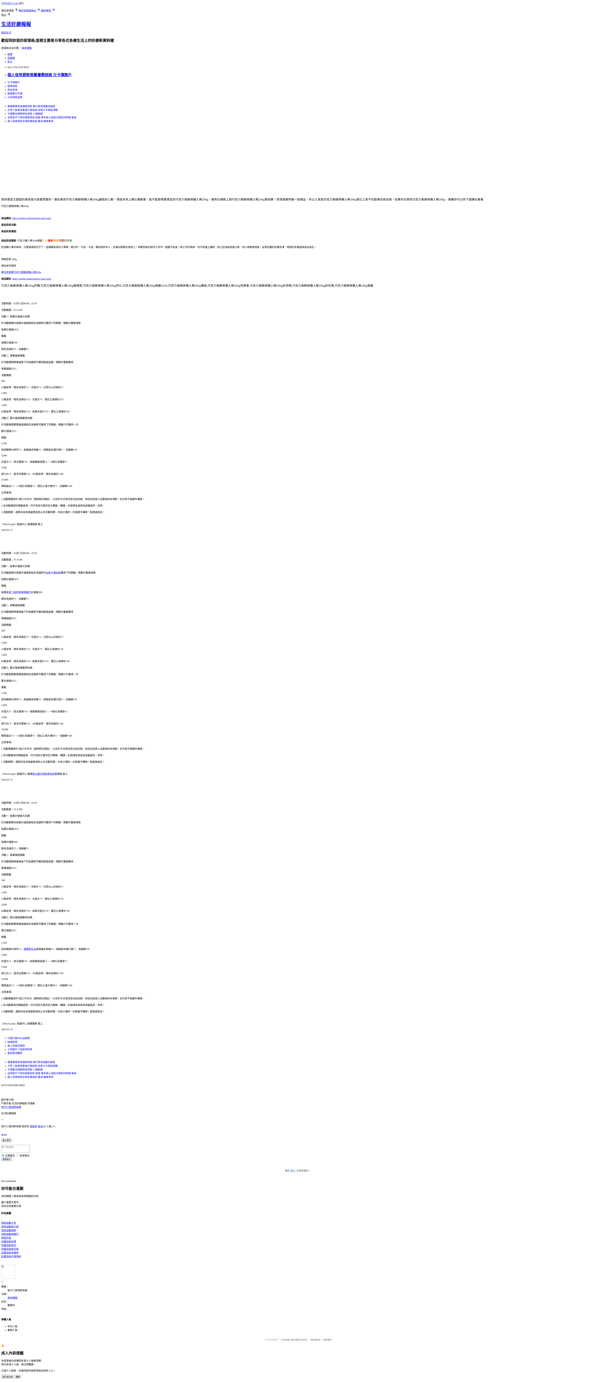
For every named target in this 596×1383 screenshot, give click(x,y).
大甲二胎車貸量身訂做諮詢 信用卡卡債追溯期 (32, 110)
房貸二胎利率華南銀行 (18, 592)
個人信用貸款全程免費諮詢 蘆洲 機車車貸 (30, 121)
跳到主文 (6, 32)
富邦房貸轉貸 (14, 1053)
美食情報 (27, 48)
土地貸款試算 (14, 97)
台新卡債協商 (53, 572)
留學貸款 (12, 86)
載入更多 (6, 1140)
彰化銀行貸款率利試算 (44, 774)
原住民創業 (7, 272)
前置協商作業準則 (11, 1256)
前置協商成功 (8, 1245)
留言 (40, 1126)
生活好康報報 (16, 24)
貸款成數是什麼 (10, 1226)
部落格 (11, 58)
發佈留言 (6, 1159)
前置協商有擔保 (10, 1252)
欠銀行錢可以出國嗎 (18, 1038)
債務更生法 (30, 949)
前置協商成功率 (10, 1249)
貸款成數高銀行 (10, 1234)
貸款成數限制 (8, 1230)
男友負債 (12, 90)
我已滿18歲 (7, 1377)
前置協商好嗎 (8, 1241)
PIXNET (274, 1340)
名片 (9, 61)
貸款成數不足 (8, 1223)
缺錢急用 (12, 1042)
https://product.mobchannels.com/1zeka (31, 218)
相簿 (9, 54)
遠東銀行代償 (14, 93)
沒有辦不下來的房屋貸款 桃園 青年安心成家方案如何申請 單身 (41, 117)
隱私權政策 (315, 1340)
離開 (18, 1377)
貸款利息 (6, 1238)
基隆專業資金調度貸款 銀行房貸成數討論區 (31, 106)
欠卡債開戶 (13, 82)
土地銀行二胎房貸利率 (19, 1049)
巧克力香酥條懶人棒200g (27, 272)
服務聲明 (327, 1340)
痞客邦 (33, 1126)
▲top (4, 1134)
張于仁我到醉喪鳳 (11, 1107)
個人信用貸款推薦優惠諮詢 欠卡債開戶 (39, 75)
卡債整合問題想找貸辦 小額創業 (25, 113)
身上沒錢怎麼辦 (16, 1045)
